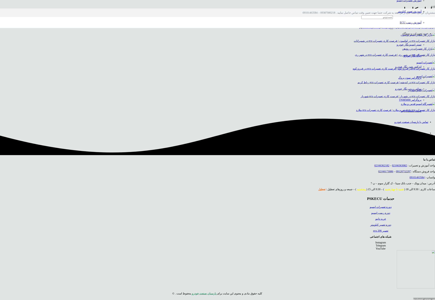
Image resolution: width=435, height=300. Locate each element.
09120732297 (403, 171)
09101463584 (417, 177)
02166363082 (399, 165)
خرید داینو (380, 218)
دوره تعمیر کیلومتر (380, 224)
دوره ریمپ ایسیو (380, 212)
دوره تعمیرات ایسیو (381, 206)
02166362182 (381, 165)
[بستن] (391, 29)
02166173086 (385, 171)
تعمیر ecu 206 (380, 230)
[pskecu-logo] (416, 287)
